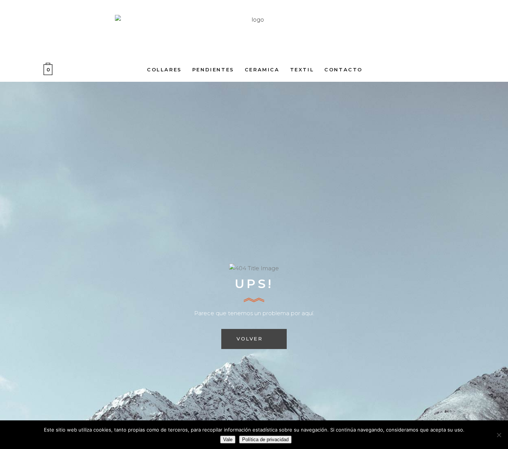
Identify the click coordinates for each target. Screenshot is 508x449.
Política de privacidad (265, 439)
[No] (498, 435)
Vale (227, 439)
